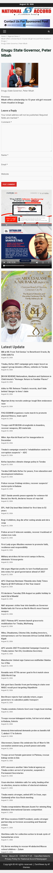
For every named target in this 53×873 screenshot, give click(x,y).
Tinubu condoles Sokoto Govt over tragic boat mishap (26, 709)
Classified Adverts (42, 856)
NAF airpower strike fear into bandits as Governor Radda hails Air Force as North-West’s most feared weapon (25, 608)
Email (4, 164)
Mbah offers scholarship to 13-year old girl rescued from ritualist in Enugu (26, 99)
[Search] (49, 31)
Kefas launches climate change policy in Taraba (23, 462)
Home (4, 856)
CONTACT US (26, 856)
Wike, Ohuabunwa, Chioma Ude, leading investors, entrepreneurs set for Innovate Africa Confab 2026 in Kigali (26, 636)
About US (13, 856)
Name (4, 155)
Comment (6, 122)
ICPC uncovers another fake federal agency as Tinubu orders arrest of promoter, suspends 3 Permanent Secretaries (23, 770)
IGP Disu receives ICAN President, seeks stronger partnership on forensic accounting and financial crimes (24, 822)
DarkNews (39, 864)
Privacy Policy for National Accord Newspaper (26, 859)
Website (5, 174)
